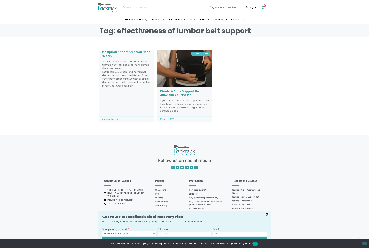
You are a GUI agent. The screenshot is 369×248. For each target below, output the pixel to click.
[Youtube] (182, 167)
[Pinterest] (191, 167)
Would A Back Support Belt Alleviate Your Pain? (180, 93)
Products (156, 19)
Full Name (163, 229)
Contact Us (237, 19)
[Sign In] (247, 7)
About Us (219, 19)
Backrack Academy (136, 19)
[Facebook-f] (173, 167)
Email (216, 229)
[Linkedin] (187, 167)
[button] (267, 215)
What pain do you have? (115, 229)
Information (175, 19)
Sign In (253, 7)
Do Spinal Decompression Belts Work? (126, 54)
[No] (364, 243)
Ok (255, 243)
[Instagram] (196, 167)
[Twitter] (177, 167)
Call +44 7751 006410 (226, 7)
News (193, 19)
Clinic (203, 19)
